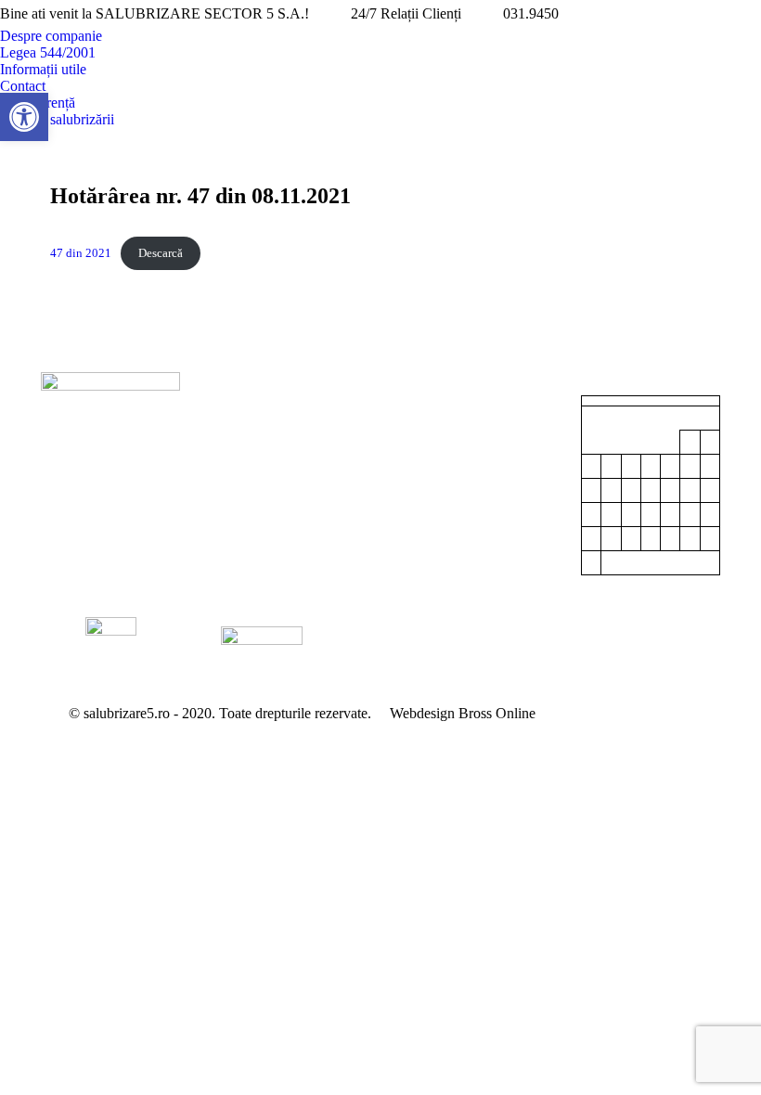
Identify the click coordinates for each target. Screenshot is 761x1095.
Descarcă (160, 253)
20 (650, 515)
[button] (24, 117)
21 (670, 515)
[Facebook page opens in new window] (719, 14)
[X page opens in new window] (747, 14)
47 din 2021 (80, 253)
